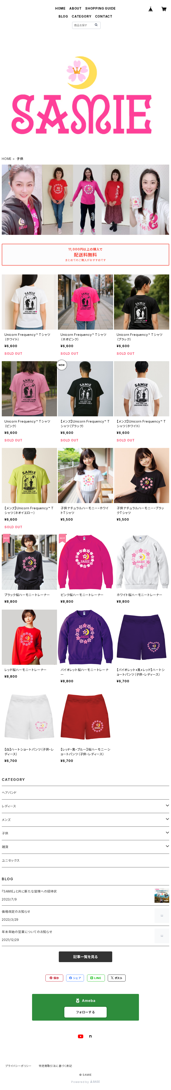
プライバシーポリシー (18, 1066)
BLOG (63, 16)
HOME (60, 8)
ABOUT (75, 8)
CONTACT (104, 16)
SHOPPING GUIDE (100, 8)
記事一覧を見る (85, 957)
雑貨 (5, 847)
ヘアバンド (9, 792)
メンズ (6, 820)
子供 (5, 833)
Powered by (80, 1082)
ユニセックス (11, 860)
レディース (9, 806)
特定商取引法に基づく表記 (55, 1066)
